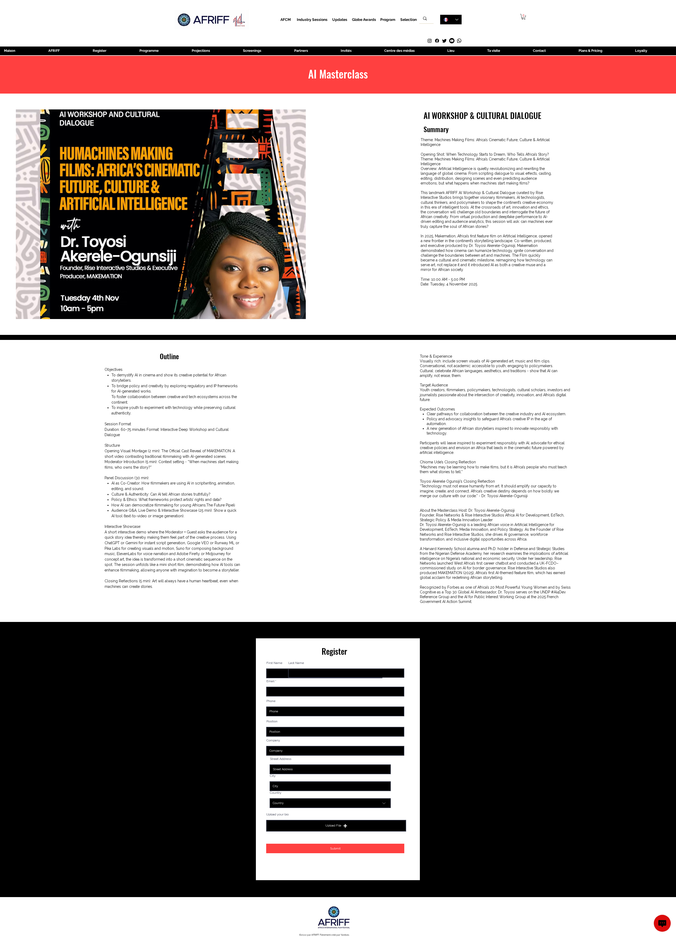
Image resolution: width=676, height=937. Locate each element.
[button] (523, 17)
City (273, 775)
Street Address (280, 758)
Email (270, 681)
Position (272, 721)
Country (275, 792)
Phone (270, 701)
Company (273, 740)
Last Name (296, 662)
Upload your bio (277, 814)
